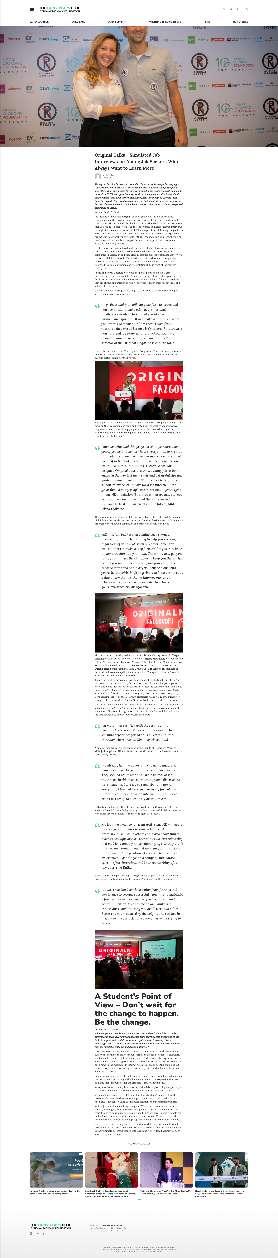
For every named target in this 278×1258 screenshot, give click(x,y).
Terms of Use (144, 1252)
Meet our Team (95, 1228)
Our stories (240, 22)
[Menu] (32, 9)
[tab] (135, 1199)
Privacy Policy (122, 1228)
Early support (117, 22)
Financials (93, 1231)
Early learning (39, 22)
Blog (112, 1228)
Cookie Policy (121, 1231)
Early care (78, 22)
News (207, 22)
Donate (102, 1228)
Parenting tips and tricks (164, 22)
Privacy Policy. (157, 1252)
